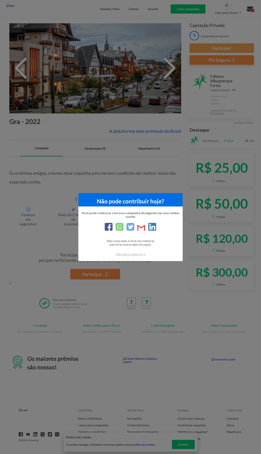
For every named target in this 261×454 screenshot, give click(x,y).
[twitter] (128, 227)
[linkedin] (150, 227)
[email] (139, 228)
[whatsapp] (118, 227)
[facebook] (109, 227)
